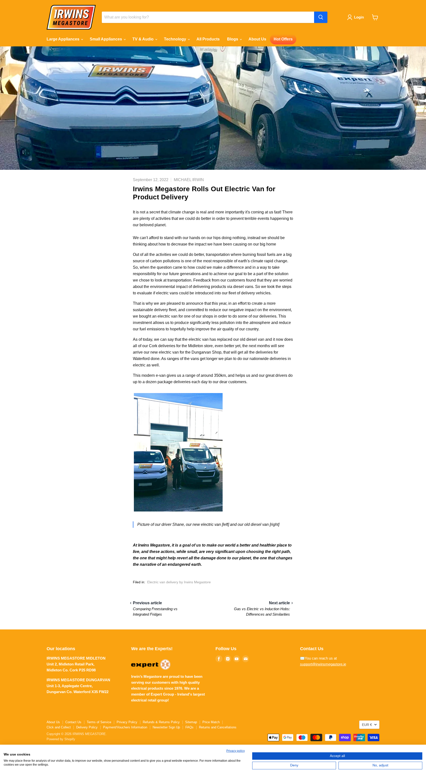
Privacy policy (235, 751)
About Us (257, 39)
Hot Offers (283, 39)
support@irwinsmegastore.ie (323, 664)
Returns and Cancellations (217, 727)
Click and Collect (59, 727)
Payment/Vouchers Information (125, 727)
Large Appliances (63, 39)
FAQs (189, 727)
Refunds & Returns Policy (161, 722)
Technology (175, 39)
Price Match (211, 722)
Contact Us (73, 722)
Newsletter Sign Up (166, 727)
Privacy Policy (127, 722)
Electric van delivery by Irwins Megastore (179, 582)
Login (359, 17)
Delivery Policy (87, 727)
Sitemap (191, 722)
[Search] (320, 17)
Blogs (233, 39)
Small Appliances (106, 39)
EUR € (367, 725)
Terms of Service (99, 722)
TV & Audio (143, 39)
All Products (208, 39)
